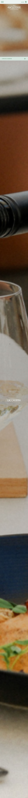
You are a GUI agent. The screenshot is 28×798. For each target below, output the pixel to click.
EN (23, 2)
